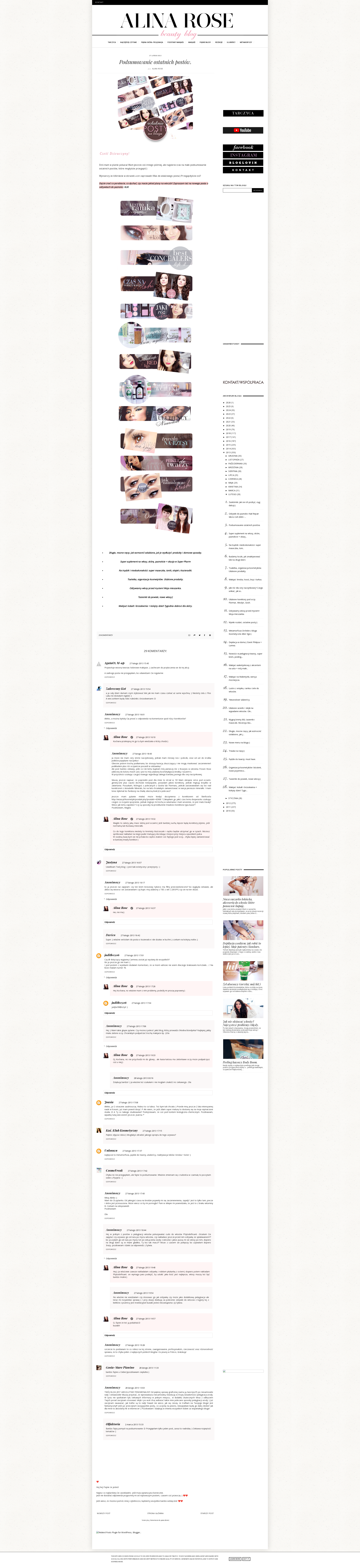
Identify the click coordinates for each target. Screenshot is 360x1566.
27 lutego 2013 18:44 (136, 1230)
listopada (234, 459)
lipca (231, 475)
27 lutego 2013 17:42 (137, 1170)
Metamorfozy (246, 42)
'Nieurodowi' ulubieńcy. (239, 699)
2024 (228, 410)
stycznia (233, 798)
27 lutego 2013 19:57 (145, 1318)
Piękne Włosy (205, 42)
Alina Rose (120, 737)
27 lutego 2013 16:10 (145, 737)
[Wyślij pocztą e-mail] (188, 635)
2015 (228, 444)
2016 (228, 441)
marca (232, 490)
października (235, 463)
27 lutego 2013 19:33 (145, 1055)
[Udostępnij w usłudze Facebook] (204, 635)
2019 (228, 429)
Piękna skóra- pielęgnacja (152, 42)
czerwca (233, 479)
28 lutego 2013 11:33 (149, 1367)
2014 (228, 448)
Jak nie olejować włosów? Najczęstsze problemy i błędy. (241, 1023)
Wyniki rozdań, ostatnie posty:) (243, 622)
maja (231, 482)
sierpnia (233, 471)
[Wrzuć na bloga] (194, 635)
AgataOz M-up (114, 663)
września (233, 467)
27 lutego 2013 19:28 (135, 1345)
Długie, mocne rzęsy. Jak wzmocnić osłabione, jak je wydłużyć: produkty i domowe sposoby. (155, 552)
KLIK (126, 187)
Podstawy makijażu (175, 42)
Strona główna (155, 1513)
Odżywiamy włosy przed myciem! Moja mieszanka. (155, 588)
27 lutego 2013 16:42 (130, 935)
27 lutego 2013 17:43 (135, 1193)
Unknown (110, 1150)
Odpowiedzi (111, 728)
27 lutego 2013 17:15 (152, 1130)
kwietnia (233, 486)
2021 (228, 421)
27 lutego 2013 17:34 (141, 1003)
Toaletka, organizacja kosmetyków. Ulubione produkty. (155, 579)
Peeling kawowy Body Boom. (240, 1062)
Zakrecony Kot (116, 688)
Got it (246, 1559)
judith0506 (111, 955)
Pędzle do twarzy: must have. (242, 759)
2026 (228, 402)
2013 (228, 452)
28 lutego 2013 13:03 (135, 1387)
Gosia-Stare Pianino (120, 1367)
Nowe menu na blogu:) (239, 742)
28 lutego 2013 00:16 (143, 1078)
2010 (228, 810)
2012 (228, 803)
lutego (232, 494)
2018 (228, 433)
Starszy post (207, 1513)
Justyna (111, 862)
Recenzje (218, 42)
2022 (228, 418)
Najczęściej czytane (128, 42)
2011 (228, 807)
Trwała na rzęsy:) (237, 751)
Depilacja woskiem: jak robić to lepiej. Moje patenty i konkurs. (242, 945)
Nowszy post (103, 1513)
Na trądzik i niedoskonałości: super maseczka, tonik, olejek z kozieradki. (155, 570)
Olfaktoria (113, 1424)
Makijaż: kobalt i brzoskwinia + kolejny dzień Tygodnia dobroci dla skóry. (155, 606)
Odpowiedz (109, 677)
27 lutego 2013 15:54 (140, 689)
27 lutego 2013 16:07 (131, 862)
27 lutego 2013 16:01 (135, 714)
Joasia (109, 1102)
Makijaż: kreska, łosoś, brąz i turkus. (245, 579)
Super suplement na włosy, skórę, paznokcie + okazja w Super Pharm (155, 561)
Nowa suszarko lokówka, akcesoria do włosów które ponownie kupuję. (239, 902)
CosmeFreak (114, 1170)
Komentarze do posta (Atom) (159, 1520)
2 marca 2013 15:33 (134, 1424)
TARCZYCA (112, 42)
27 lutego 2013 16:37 (145, 908)
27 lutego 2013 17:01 (134, 955)
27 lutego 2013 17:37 (132, 1150)
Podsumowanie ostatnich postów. (244, 525)
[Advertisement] (244, 82)
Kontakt (99, 2)
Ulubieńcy (231, 42)
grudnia (233, 455)
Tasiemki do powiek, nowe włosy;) (155, 597)
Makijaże (191, 42)
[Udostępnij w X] (199, 635)
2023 (228, 414)
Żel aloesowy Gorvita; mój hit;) (242, 984)
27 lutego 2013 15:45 (139, 663)
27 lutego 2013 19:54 (143, 1293)
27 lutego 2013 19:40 (145, 1267)
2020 (228, 425)
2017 (228, 437)
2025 (228, 406)
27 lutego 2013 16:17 (135, 882)
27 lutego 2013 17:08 (128, 1102)
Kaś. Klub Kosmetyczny (122, 1130)
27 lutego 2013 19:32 (145, 819)
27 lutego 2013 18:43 (142, 753)
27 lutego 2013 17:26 (145, 986)
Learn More (235, 1559)
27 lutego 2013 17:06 (136, 1026)
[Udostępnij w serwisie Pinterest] (209, 635)
